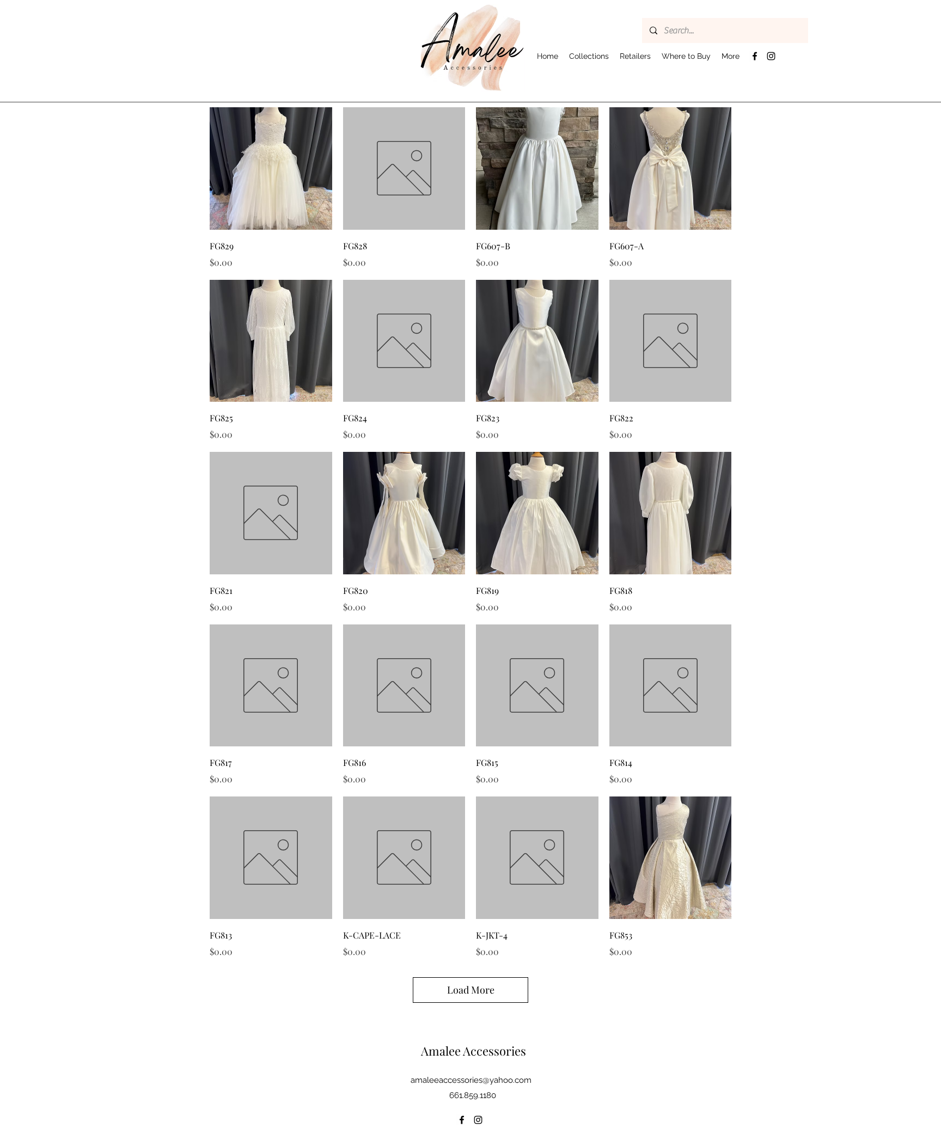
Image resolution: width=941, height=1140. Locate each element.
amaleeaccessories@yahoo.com (471, 1080)
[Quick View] (271, 168)
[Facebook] (754, 56)
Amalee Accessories (473, 1051)
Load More (470, 989)
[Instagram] (771, 56)
